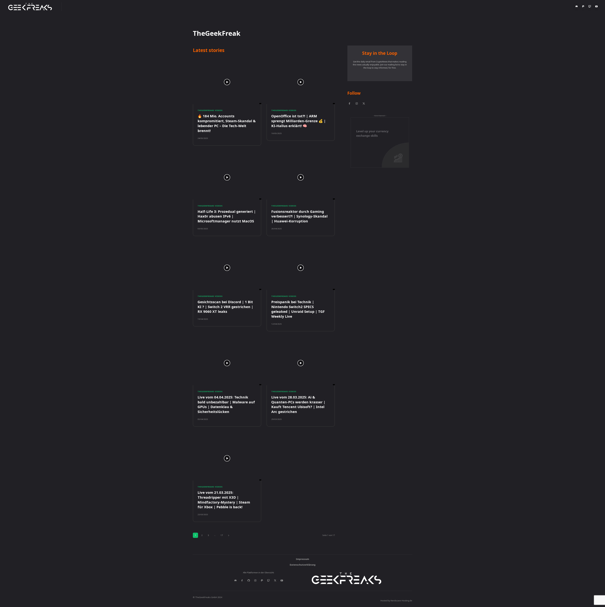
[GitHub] (248, 580)
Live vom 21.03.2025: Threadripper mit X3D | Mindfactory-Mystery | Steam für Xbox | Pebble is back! (224, 499)
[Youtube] (596, 6)
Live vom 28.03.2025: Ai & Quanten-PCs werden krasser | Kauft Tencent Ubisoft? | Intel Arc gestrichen (298, 404)
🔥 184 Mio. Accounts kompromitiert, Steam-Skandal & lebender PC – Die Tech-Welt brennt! (227, 123)
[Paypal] (583, 6)
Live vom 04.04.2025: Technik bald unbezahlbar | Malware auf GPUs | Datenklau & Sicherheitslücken (226, 404)
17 (222, 535)
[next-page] (228, 535)
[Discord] (576, 6)
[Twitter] (364, 104)
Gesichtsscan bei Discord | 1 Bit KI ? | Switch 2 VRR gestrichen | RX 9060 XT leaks (225, 306)
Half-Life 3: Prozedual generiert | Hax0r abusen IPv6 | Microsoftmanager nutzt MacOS (227, 216)
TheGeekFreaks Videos (210, 110)
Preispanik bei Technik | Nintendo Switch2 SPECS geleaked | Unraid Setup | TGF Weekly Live (298, 309)
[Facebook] (349, 104)
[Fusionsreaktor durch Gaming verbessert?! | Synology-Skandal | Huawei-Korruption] (301, 177)
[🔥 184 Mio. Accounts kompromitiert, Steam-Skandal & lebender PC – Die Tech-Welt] (227, 82)
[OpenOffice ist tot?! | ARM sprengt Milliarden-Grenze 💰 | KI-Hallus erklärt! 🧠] (301, 82)
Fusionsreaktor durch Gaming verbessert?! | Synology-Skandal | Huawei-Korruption (299, 216)
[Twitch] (589, 6)
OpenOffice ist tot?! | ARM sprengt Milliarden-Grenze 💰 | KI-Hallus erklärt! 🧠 (298, 121)
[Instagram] (357, 104)
